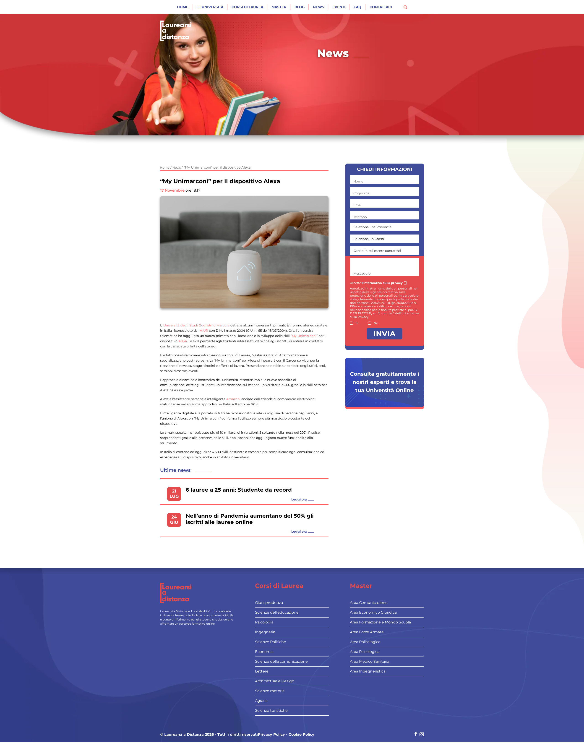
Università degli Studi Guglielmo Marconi (196, 325)
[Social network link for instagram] (422, 735)
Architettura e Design (274, 681)
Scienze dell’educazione (277, 612)
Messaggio (362, 273)
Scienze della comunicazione (281, 661)
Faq (357, 7)
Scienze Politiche (270, 642)
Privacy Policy (271, 734)
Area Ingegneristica (368, 671)
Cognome (361, 193)
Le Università (209, 7)
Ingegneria (265, 632)
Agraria (261, 701)
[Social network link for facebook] (415, 735)
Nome (358, 181)
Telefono (360, 217)
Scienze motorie (270, 691)
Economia (264, 651)
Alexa (182, 341)
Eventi (338, 7)
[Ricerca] (405, 7)
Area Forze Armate (367, 632)
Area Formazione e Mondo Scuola (380, 622)
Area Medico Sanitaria (369, 661)
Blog (300, 7)
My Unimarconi (304, 336)
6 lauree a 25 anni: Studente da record (239, 490)
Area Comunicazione (369, 602)
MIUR (203, 330)
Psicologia (264, 622)
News (318, 7)
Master (278, 7)
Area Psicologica (364, 651)
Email (357, 205)
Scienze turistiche (271, 710)
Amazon (233, 399)
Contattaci (381, 7)
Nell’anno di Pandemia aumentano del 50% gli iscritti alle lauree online (250, 519)
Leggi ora (299, 499)
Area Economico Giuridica (373, 612)
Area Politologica (365, 642)
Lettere (262, 671)
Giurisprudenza (269, 602)
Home (182, 7)
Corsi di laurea (247, 7)
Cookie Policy (301, 734)
